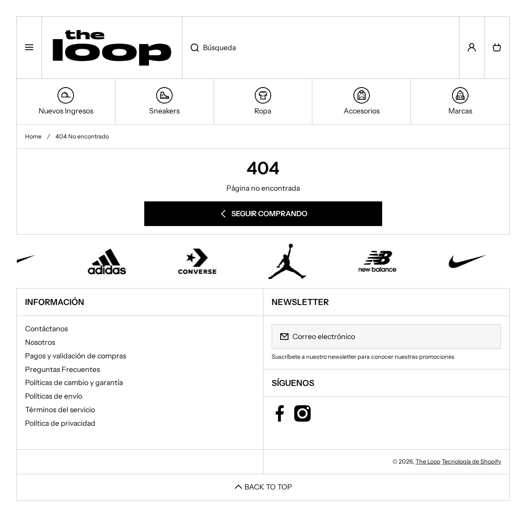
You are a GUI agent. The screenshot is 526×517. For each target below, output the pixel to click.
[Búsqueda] (190, 47)
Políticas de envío (53, 396)
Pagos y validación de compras (75, 355)
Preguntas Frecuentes (62, 369)
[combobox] (320, 47)
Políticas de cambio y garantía (74, 382)
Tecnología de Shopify (471, 461)
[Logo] (112, 47)
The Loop (428, 461)
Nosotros (40, 342)
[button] (496, 47)
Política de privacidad (60, 423)
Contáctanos (46, 328)
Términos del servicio (60, 409)
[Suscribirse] (489, 336)
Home (33, 136)
